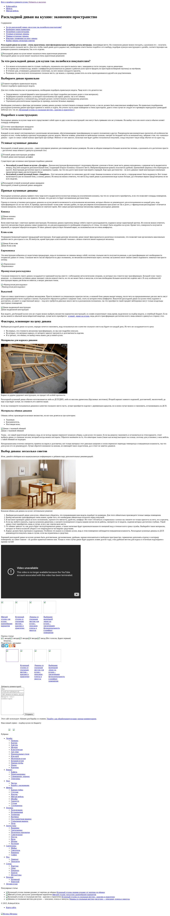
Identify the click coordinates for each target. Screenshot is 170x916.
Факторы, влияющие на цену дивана (21, 38)
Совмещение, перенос (20, 776)
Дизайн (9, 738)
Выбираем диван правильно (18, 29)
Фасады (14, 794)
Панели (14, 873)
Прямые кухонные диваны (17, 36)
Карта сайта (11, 907)
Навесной (15, 882)
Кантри (14, 743)
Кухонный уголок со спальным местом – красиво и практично (88, 897)
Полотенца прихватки (20, 832)
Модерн (14, 747)
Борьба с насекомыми (20, 785)
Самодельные (17, 835)
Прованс (14, 741)
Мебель (9, 8)
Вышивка (15, 828)
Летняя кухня (11, 884)
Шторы (14, 841)
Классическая (17, 749)
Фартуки (14, 866)
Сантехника (11, 846)
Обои (13, 868)
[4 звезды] (32, 638)
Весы (13, 839)
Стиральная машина (19, 821)
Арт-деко (15, 752)
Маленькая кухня (18, 758)
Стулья (14, 803)
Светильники (16, 830)
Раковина (15, 852)
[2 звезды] (14, 638)
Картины (15, 767)
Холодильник (17, 810)
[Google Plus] (13, 645)
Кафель (14, 772)
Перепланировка (18, 774)
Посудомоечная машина (21, 819)
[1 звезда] (5, 638)
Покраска (15, 870)
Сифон (14, 855)
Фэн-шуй (15, 756)
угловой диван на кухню (78, 316)
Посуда (14, 837)
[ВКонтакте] (2, 645)
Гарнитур (15, 801)
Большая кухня (17, 761)
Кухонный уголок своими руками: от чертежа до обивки (81, 892)
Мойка (14, 848)
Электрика (15, 779)
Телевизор (15, 814)
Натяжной (15, 879)
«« (46, 110)
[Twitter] (6, 645)
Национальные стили (20, 754)
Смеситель (15, 850)
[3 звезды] (23, 638)
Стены (9, 864)
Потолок (9, 877)
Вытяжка (15, 817)
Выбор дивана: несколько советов (20, 41)
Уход (8, 781)
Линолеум (15, 861)
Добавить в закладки (37, 2)
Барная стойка (17, 790)
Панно (14, 765)
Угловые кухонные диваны (17, 34)
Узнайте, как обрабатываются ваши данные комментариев (71, 719)
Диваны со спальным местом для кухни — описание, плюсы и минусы (99, 899)
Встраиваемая (17, 812)
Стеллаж (14, 792)
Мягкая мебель (12, 11)
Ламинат (14, 859)
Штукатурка (16, 875)
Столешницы (16, 805)
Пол (7, 857)
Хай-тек (14, 745)
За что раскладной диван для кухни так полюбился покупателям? (34, 27)
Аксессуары (11, 826)
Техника (9, 808)
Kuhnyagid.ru (11, 6)
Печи (13, 823)
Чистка (14, 783)
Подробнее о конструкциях (17, 32)
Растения (15, 844)
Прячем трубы (17, 763)
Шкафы (14, 799)
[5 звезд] (41, 638)
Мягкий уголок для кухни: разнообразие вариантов (74, 894)
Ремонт (9, 770)
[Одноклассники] (10, 645)
